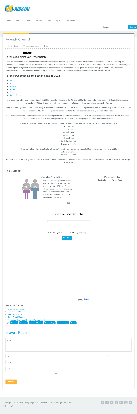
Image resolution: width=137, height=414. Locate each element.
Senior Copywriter (15, 314)
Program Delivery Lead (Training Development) (26, 320)
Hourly (12, 83)
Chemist (14, 323)
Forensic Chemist (17, 39)
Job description (63, 323)
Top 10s (58, 20)
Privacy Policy (8, 406)
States (12, 89)
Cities (12, 92)
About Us (19, 20)
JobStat (15, 46)
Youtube (126, 402)
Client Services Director (17, 309)
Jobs (29, 20)
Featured (38, 20)
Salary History (15, 95)
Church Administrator (16, 311)
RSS (111, 402)
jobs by (80, 300)
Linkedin (130, 402)
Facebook (107, 402)
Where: (71, 232)
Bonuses (13, 86)
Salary (12, 80)
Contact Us (71, 20)
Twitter (102, 402)
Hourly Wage (50, 323)
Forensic (23, 323)
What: (49, 232)
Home (8, 20)
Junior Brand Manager (16, 317)
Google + (116, 402)
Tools (48, 20)
